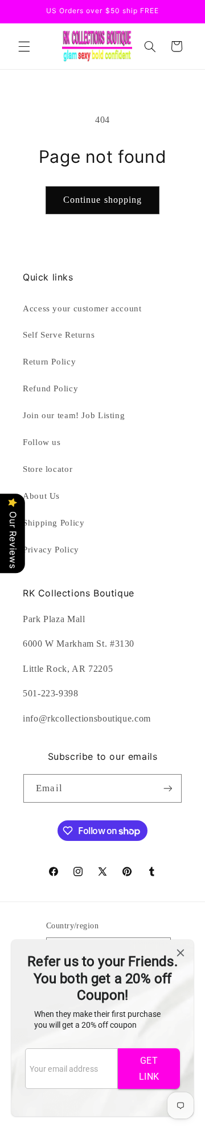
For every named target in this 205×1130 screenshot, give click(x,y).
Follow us (42, 442)
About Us (41, 495)
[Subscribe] (167, 788)
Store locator (47, 469)
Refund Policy (50, 388)
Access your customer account (82, 308)
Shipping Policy (53, 522)
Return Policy (49, 361)
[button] (24, 46)
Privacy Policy (51, 549)
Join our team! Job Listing (74, 415)
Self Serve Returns (59, 334)
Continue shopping (102, 200)
